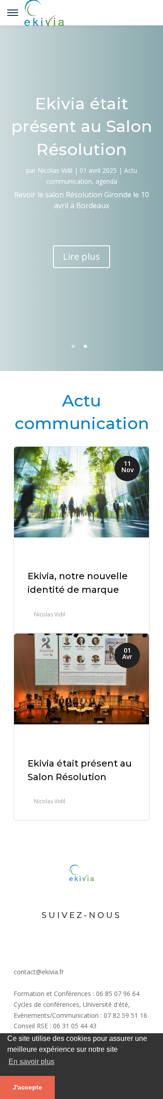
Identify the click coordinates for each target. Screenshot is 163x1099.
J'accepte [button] (27, 1087)
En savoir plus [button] (31, 1061)
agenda (106, 181)
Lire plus (81, 256)
